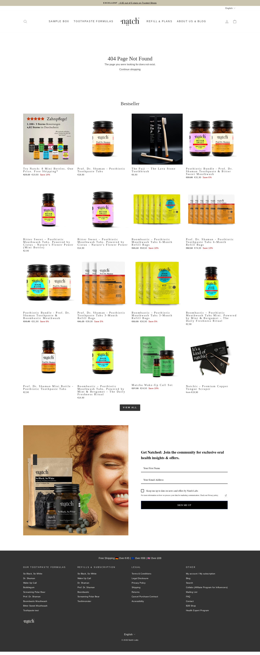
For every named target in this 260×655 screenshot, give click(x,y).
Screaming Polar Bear (34, 592)
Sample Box (59, 21)
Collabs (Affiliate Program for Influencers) (207, 587)
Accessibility (138, 601)
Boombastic (83, 592)
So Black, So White (32, 574)
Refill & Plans (159, 21)
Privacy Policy (139, 583)
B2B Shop (191, 606)
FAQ (188, 596)
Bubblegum (29, 587)
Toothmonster (84, 601)
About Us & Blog (191, 21)
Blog (188, 578)
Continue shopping (130, 69)
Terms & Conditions (141, 574)
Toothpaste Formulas (93, 21)
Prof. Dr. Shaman (31, 596)
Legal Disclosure (140, 578)
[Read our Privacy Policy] (226, 495)
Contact (190, 601)
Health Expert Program (197, 610)
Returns (136, 592)
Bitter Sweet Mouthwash (35, 606)
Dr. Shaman (29, 578)
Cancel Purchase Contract (145, 596)
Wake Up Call (30, 583)
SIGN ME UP (184, 505)
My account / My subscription (200, 574)
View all (130, 407)
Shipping (136, 587)
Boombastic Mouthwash (35, 601)
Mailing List (191, 592)
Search (189, 583)
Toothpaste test (31, 610)
